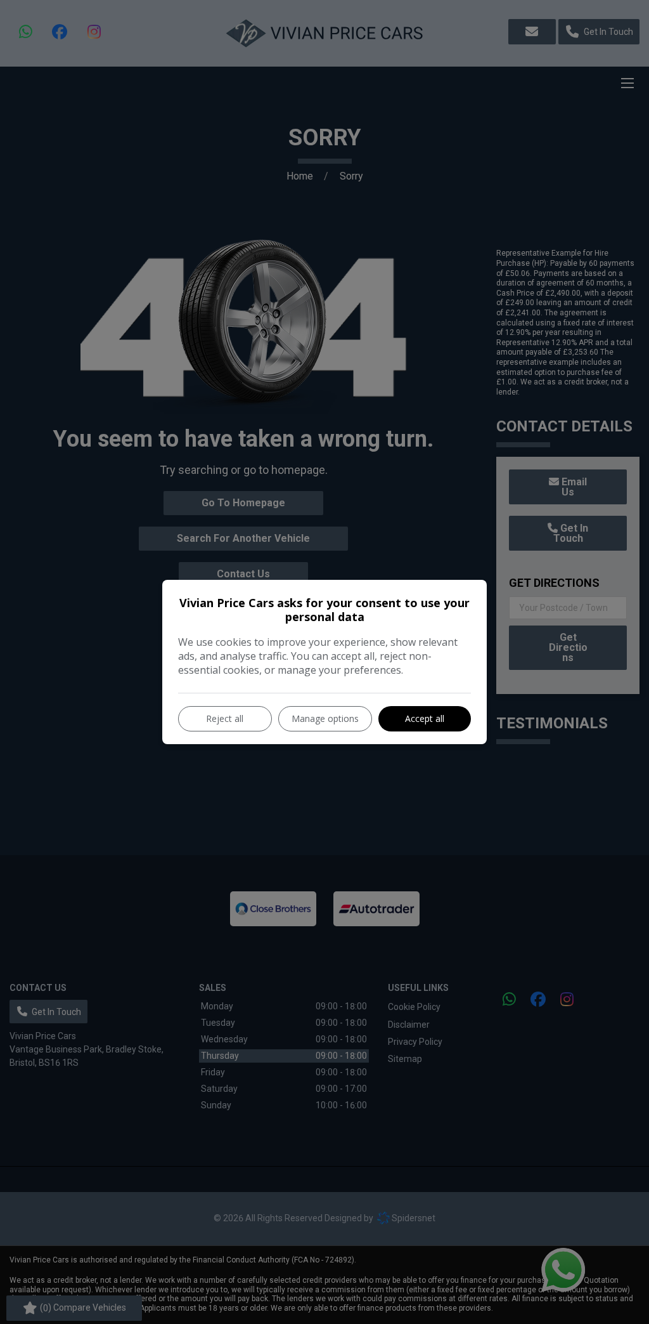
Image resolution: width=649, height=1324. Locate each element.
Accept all (424, 718)
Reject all (224, 718)
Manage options (325, 718)
